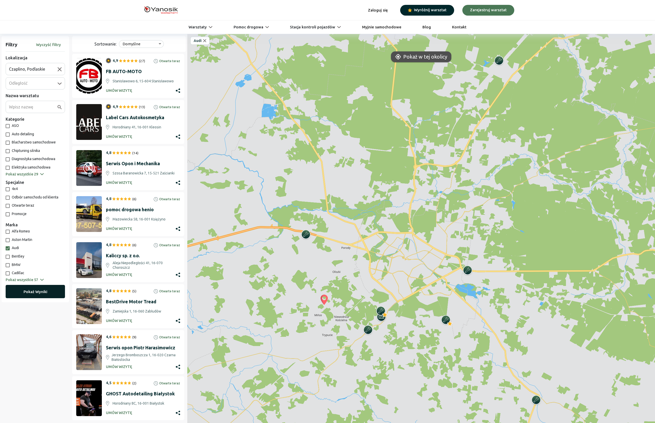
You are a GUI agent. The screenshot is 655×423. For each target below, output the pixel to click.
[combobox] (33, 69)
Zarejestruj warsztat (488, 10)
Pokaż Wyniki (35, 292)
